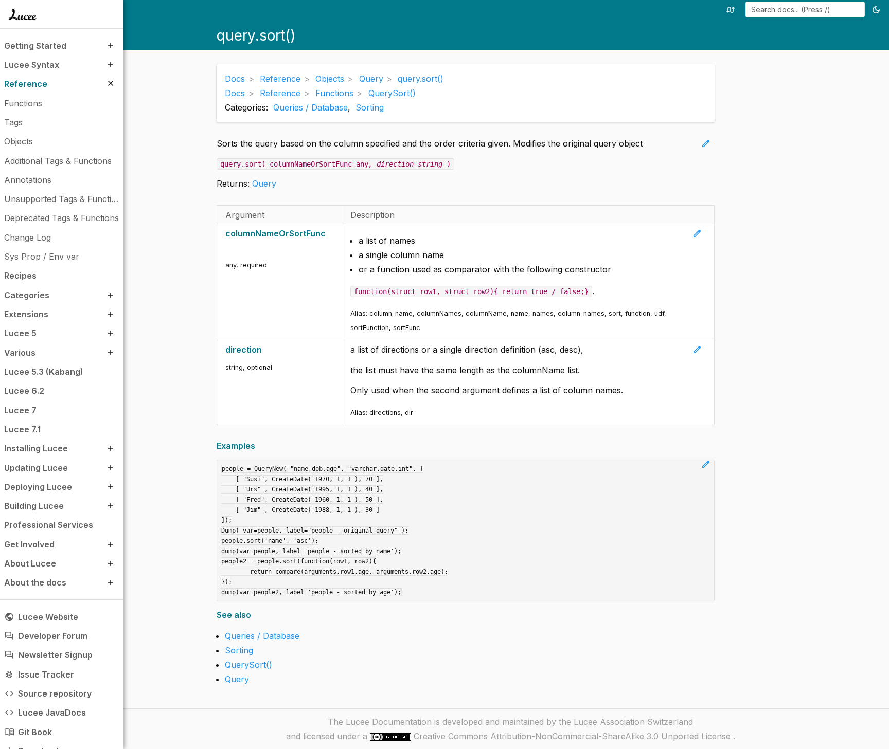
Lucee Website (41, 617)
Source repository (48, 693)
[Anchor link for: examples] (258, 446)
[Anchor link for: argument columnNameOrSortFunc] (228, 248)
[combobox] (805, 9)
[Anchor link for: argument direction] (267, 349)
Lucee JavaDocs (45, 712)
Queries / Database (310, 107)
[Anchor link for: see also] (254, 615)
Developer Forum (45, 636)
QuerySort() (248, 665)
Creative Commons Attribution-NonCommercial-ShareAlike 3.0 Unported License (573, 736)
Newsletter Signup (48, 655)
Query (264, 183)
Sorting (369, 107)
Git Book (28, 732)
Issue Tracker (39, 674)
